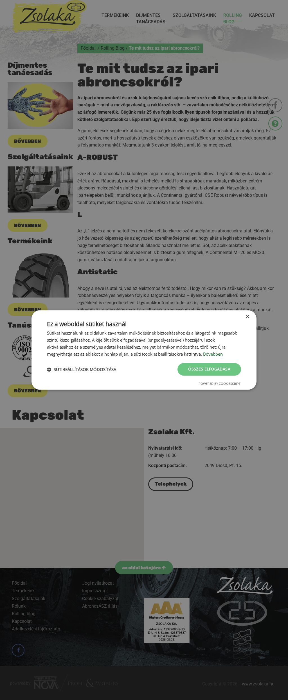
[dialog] (144, 350)
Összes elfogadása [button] (209, 369)
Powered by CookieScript (219, 384)
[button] (81, 369)
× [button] (247, 317)
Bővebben (213, 354)
